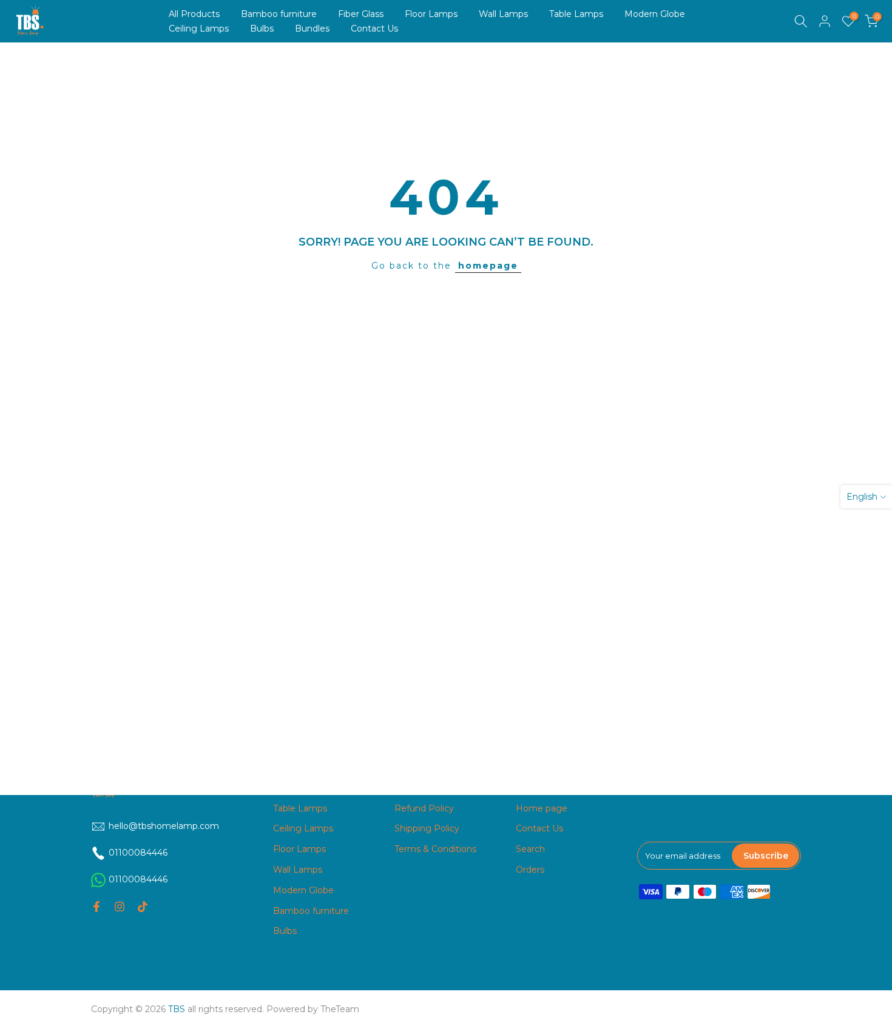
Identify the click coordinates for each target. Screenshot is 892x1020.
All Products (194, 13)
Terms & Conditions (435, 849)
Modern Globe (654, 13)
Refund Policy (424, 808)
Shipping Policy (426, 828)
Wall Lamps (503, 13)
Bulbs (262, 28)
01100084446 (138, 879)
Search (530, 849)
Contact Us (374, 28)
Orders (530, 869)
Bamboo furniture (279, 13)
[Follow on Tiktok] (142, 906)
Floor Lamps (431, 13)
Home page (541, 808)
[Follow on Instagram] (119, 906)
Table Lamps (576, 13)
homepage (488, 265)
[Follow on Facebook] (96, 906)
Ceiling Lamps (199, 28)
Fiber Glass (360, 13)
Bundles (312, 28)
